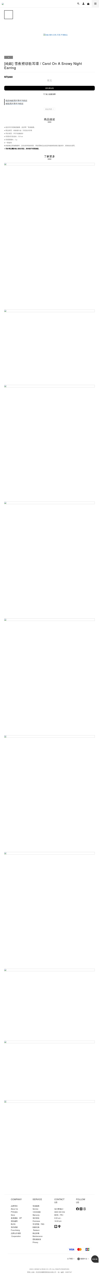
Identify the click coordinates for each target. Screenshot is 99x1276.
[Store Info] (59, 1227)
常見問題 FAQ (38, 1224)
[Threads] (84, 1209)
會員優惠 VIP (16, 1218)
